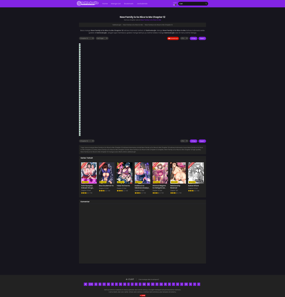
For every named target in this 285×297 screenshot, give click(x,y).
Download (174, 38)
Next (202, 38)
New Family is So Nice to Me (151, 20)
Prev (194, 38)
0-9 (90, 284)
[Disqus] (142, 233)
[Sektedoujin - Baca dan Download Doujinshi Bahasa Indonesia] (87, 5)
